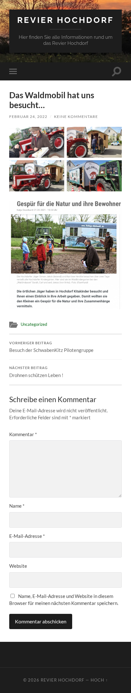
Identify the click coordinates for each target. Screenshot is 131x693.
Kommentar (23, 434)
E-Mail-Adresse (27, 536)
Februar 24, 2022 (28, 116)
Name (16, 506)
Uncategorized (34, 324)
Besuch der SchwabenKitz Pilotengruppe (51, 347)
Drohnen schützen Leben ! (36, 372)
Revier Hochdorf (65, 20)
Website (18, 566)
